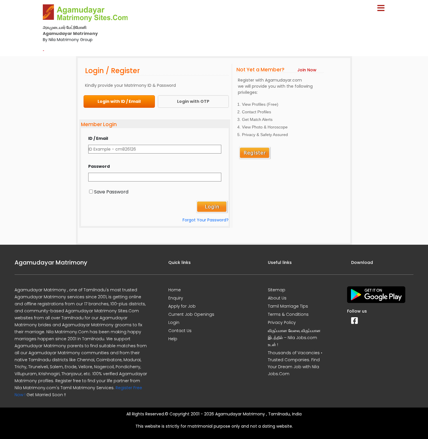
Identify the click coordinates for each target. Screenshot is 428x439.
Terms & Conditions (288, 314)
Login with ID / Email (119, 101)
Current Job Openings (191, 314)
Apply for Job (182, 306)
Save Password (111, 191)
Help (172, 339)
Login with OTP (193, 101)
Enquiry (175, 298)
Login (173, 322)
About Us (277, 298)
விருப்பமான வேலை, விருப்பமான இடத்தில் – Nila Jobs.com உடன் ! (294, 338)
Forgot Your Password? (206, 220)
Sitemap (276, 290)
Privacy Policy (282, 322)
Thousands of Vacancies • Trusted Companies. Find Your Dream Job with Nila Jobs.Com (295, 363)
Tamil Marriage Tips (288, 306)
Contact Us (180, 331)
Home (174, 290)
